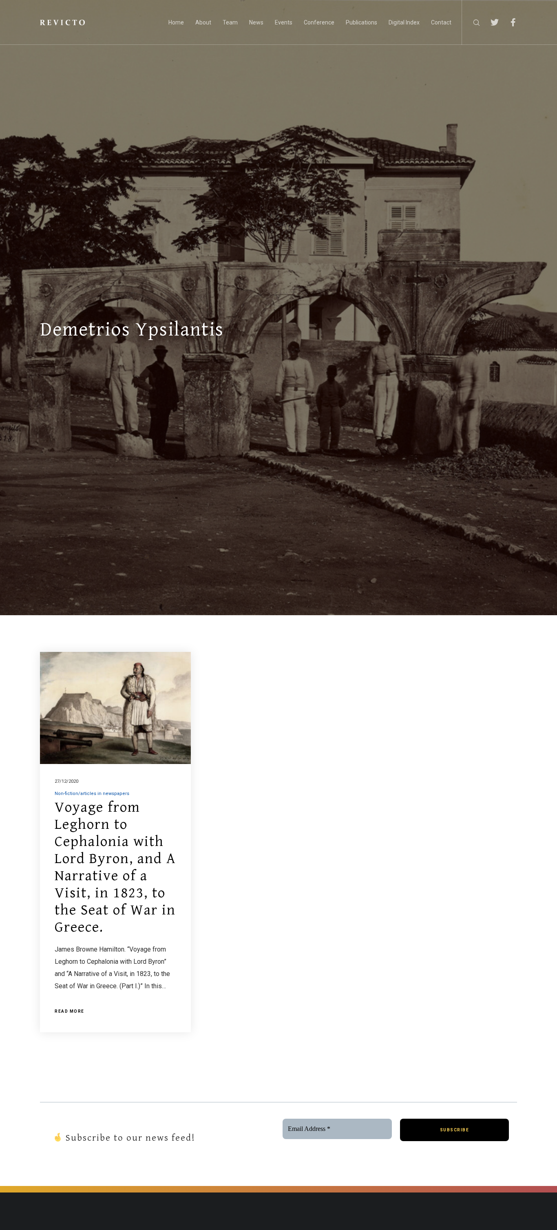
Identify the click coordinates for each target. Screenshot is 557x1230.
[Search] (471, 22)
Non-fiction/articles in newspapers (92, 793)
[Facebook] (508, 22)
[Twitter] (489, 22)
